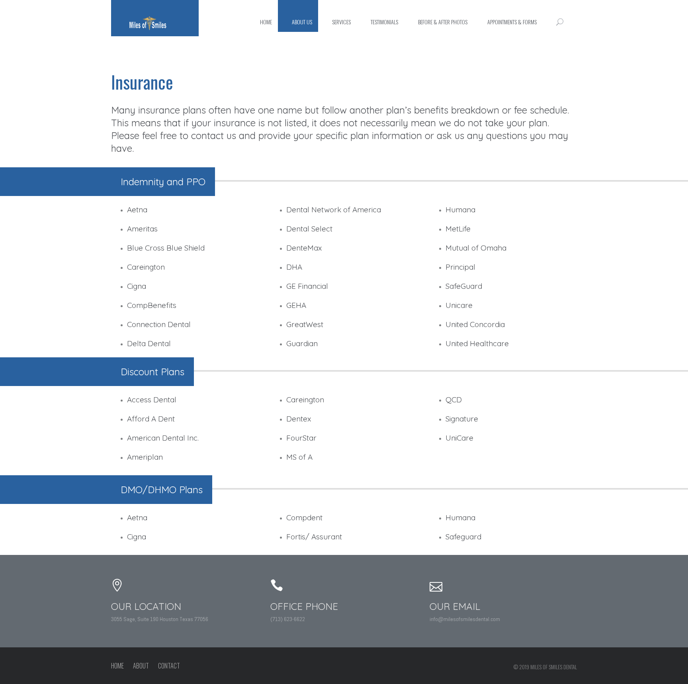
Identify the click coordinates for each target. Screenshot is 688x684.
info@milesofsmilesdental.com (465, 619)
